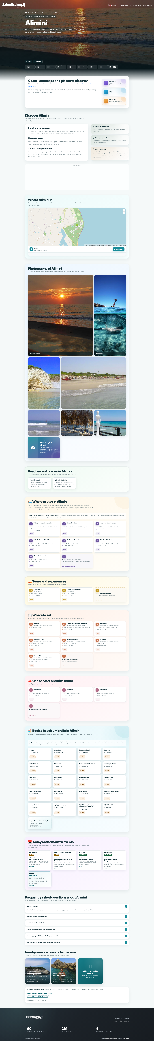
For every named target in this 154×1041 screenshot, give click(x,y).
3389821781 (109, 780)
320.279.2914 (59, 793)
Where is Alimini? (32, 906)
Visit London (125, 1038)
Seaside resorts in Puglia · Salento (44, 12)
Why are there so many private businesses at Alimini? (43, 942)
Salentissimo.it (29, 12)
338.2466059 (109, 766)
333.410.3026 (84, 766)
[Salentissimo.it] (14, 5)
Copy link (38, 61)
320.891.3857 (109, 752)
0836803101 (109, 807)
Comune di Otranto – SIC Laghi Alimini (37, 996)
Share (29, 61)
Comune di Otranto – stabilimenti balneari (38, 995)
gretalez (101, 353)
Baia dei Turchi (86, 84)
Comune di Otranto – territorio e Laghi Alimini (39, 993)
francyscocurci (36, 353)
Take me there (119, 249)
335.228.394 (59, 766)
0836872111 (84, 809)
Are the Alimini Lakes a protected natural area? (41, 929)
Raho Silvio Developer (111, 1038)
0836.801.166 (34, 780)
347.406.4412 (34, 766)
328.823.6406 (59, 807)
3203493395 (109, 793)
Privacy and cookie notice (121, 1021)
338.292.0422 (59, 780)
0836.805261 (34, 793)
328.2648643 (84, 793)
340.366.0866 (84, 752)
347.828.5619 (59, 752)
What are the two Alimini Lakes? (37, 916)
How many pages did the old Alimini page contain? (42, 936)
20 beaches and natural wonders (142, 5)
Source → (31, 866)
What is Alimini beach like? (35, 923)
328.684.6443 (84, 780)
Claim (31, 533)
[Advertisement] (77, 46)
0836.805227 (34, 752)
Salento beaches (126, 5)
